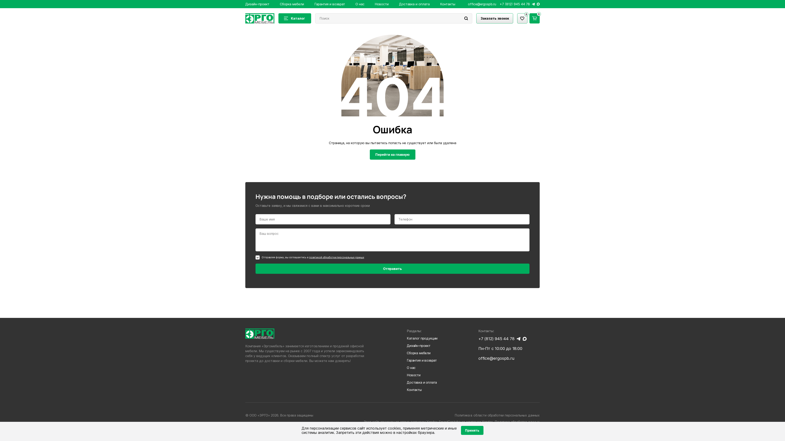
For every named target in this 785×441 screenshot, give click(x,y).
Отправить (392, 269)
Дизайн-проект (257, 4)
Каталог (298, 18)
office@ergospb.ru (482, 4)
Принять (472, 430)
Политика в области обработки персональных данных (497, 415)
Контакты (447, 4)
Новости (382, 4)
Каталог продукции (422, 338)
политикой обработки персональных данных (336, 257)
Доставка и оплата (414, 4)
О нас (359, 4)
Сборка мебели (292, 4)
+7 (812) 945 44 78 (515, 4)
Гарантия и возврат (329, 4)
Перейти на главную (392, 155)
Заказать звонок (495, 18)
